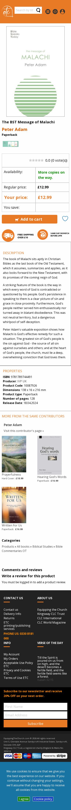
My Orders (11, 658)
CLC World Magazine (51, 622)
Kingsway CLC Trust (51, 614)
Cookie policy (43, 799)
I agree (24, 799)
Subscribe (35, 723)
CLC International (49, 618)
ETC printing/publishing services (17, 626)
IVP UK (22, 381)
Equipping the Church (52, 609)
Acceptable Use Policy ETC (18, 664)
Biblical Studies (42, 546)
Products (8, 546)
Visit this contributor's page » (24, 431)
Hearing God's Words (51, 477)
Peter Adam (14, 129)
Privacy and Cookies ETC (17, 672)
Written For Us (12, 525)
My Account (11, 654)
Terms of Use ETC (16, 678)
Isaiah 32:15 (45, 680)
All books (23, 546)
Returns (9, 618)
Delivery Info (12, 614)
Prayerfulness (11, 475)
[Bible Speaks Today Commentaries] (10, 145)
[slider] (36, 160)
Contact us (11, 609)
